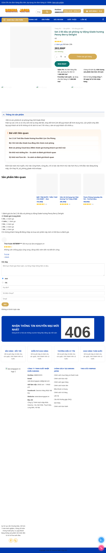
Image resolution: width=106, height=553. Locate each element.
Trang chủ (32, 19)
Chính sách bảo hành (61, 406)
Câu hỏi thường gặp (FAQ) (63, 399)
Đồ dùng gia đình (77, 28)
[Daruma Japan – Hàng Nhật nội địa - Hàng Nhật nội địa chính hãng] (17, 11)
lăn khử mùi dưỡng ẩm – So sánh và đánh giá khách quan (32, 152)
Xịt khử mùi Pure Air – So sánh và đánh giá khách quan (31, 157)
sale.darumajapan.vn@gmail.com (39, 381)
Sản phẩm (46, 19)
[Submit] (47, 12)
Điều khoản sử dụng (60, 389)
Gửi (5, 304)
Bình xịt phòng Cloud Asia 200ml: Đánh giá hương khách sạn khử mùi (37, 148)
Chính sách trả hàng (60, 392)
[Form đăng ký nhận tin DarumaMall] (77, 328)
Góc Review (58, 19)
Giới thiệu (71, 19)
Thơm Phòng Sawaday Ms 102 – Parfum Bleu (92, 198)
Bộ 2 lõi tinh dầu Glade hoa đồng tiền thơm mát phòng (31, 143)
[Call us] (15, 540)
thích (7, 257)
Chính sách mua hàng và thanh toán (66, 375)
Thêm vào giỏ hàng (84, 56)
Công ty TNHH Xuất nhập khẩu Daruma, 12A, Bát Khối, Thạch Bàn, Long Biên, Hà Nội (40, 404)
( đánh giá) (59, 44)
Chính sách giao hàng (61, 382)
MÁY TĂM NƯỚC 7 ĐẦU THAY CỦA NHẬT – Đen (47, 198)
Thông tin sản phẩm (15, 114)
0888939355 (38, 375)
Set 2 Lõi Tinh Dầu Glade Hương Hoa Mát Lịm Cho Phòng (32, 138)
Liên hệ (84, 19)
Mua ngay (62, 64)
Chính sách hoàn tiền (61, 385)
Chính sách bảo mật (60, 378)
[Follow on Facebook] (103, 19)
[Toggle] (4, 114)
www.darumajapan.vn (42, 396)
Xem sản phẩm (58, 2)
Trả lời (6, 254)
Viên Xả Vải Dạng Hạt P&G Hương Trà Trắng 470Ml (69, 198)
